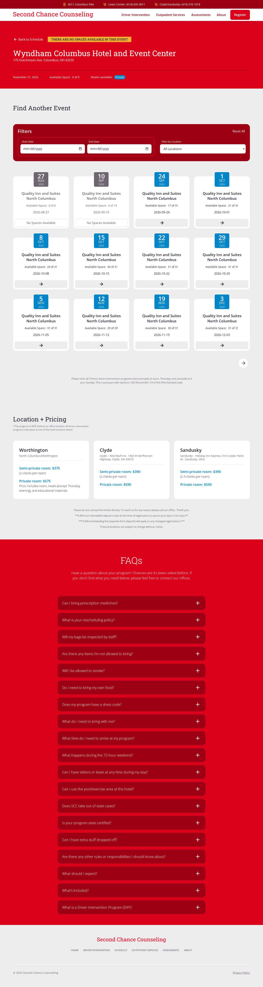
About (221, 15)
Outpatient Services (170, 15)
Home (75, 950)
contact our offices (175, 578)
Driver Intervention (135, 15)
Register (240, 15)
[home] (53, 15)
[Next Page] (243, 363)
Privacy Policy (241, 973)
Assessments (201, 15)
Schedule (121, 950)
